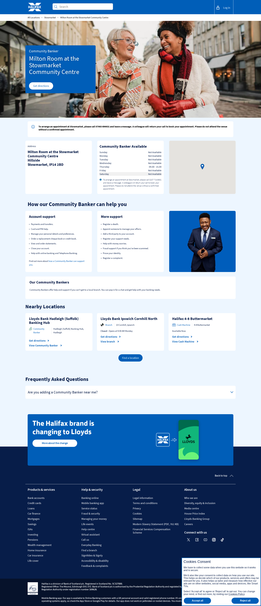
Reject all (245, 600)
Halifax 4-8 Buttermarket (192, 318)
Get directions (43, 86)
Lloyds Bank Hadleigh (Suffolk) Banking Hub (54, 320)
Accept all (197, 600)
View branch (108, 341)
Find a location (130, 358)
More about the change (55, 443)
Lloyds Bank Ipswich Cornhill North (129, 318)
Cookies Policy (237, 594)
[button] (202, 167)
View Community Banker (43, 345)
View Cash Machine (183, 341)
